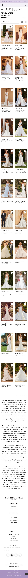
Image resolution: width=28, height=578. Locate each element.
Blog (14, 526)
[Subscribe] (24, 550)
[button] (2, 9)
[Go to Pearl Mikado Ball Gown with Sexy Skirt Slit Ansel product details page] (21, 97)
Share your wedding (14, 534)
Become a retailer (14, 513)
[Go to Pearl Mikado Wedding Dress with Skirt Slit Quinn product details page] (21, 128)
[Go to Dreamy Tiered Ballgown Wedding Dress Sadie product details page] (21, 372)
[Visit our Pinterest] (16, 555)
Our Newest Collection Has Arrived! (14, 1)
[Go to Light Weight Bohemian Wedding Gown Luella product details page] (7, 372)
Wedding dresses (14, 520)
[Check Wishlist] (26, 9)
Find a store (14, 506)
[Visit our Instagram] (12, 555)
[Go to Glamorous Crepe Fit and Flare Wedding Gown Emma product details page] (21, 188)
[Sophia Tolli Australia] (14, 9)
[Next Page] (26, 395)
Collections (14, 524)
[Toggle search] (26, 4)
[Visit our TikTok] (20, 555)
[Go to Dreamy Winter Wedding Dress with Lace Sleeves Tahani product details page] (21, 280)
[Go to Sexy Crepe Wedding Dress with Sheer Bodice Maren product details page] (21, 342)
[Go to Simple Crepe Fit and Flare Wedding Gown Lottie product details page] (7, 128)
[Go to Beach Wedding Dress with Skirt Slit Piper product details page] (7, 188)
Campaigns (14, 510)
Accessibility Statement (14, 566)
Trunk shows (14, 538)
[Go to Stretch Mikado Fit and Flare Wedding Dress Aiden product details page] (7, 97)
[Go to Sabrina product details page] (21, 249)
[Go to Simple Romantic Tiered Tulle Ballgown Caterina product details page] (7, 249)
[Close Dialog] (1, 574)
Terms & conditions (9, 565)
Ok (26, 573)
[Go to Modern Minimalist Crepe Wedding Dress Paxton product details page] (7, 311)
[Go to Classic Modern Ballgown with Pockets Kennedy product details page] (7, 219)
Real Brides (14, 522)
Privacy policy (19, 565)
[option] (7, 40)
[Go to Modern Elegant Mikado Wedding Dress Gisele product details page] (21, 219)
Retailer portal (14, 540)
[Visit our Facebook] (8, 555)
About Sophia (14, 508)
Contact (14, 536)
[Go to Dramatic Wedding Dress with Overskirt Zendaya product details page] (21, 311)
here (15, 576)
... (22, 395)
